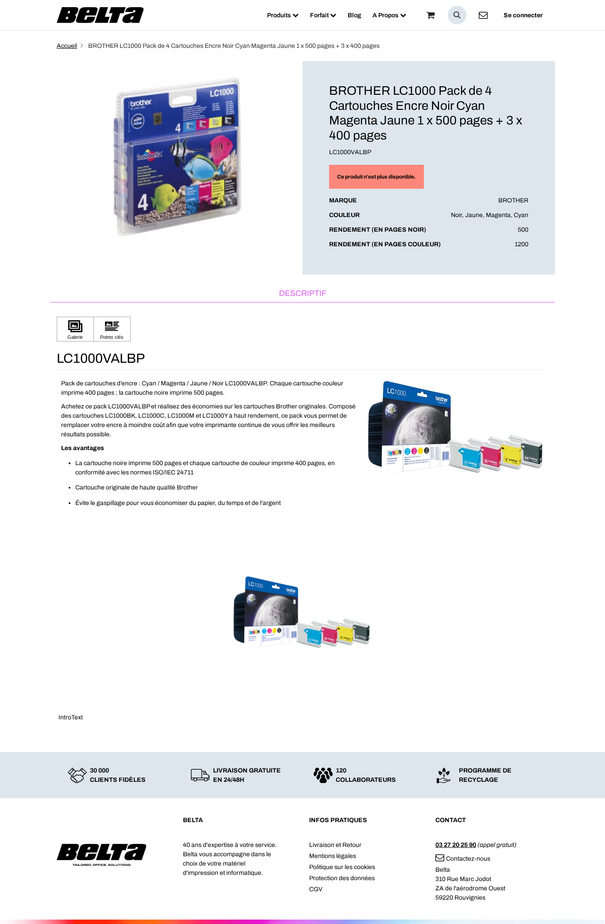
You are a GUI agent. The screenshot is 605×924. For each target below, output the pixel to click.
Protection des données (342, 878)
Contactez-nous (468, 858)
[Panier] (430, 15)
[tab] (302, 294)
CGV (315, 889)
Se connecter (523, 15)
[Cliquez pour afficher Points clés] (112, 329)
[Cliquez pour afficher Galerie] (75, 329)
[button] (457, 15)
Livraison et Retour (335, 845)
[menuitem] (283, 15)
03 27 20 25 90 (455, 845)
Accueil (67, 46)
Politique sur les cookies (342, 867)
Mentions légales (332, 856)
